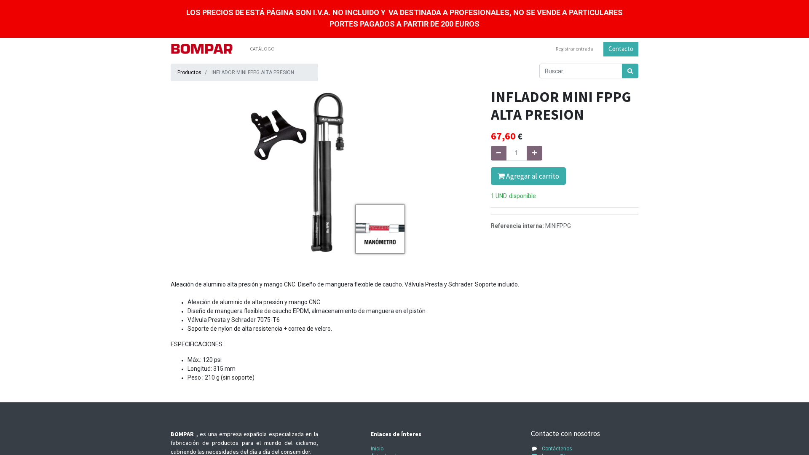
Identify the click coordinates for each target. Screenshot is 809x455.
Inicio (377, 449)
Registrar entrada (574, 49)
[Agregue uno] (534, 153)
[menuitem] (262, 49)
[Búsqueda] (630, 71)
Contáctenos (557, 449)
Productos (189, 72)
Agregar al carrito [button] (531, 176)
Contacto (620, 49)
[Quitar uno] (498, 153)
